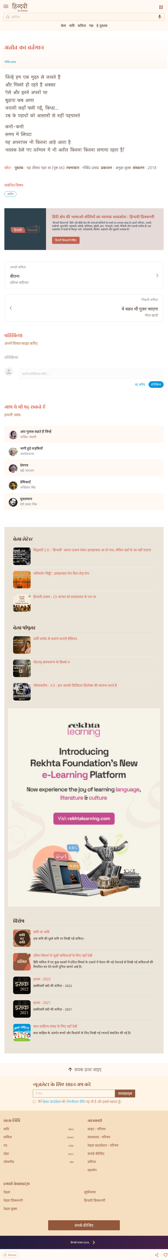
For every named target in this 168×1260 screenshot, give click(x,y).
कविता (82, 25)
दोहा (39, 1154)
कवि (72, 25)
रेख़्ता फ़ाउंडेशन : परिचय (103, 1146)
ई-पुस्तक (101, 25)
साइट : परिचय (97, 1129)
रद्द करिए (140, 385)
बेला (63, 25)
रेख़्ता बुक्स (10, 1209)
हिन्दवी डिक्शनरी (94, 1201)
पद (39, 1146)
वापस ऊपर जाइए (88, 1070)
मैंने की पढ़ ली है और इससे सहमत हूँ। (79, 1102)
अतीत (10, 194)
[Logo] (20, 8)
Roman (12, 1255)
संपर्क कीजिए (96, 1154)
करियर (92, 1162)
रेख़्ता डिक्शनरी (13, 1201)
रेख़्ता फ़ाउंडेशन (52, 1102)
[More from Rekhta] (161, 7)
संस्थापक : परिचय (99, 1137)
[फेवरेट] (165, 1254)
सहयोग (92, 1170)
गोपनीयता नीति (75, 1102)
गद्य (91, 25)
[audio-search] (159, 17)
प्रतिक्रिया (156, 385)
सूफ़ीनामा (90, 1192)
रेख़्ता (7, 1192)
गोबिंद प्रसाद (10, 62)
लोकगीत (39, 1162)
